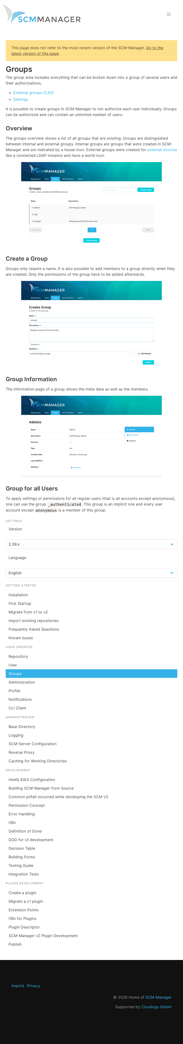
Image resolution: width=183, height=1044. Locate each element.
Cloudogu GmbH (156, 1006)
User (13, 665)
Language (17, 557)
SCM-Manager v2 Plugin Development (43, 935)
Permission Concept (27, 805)
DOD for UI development (31, 839)
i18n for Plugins (22, 918)
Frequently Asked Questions (34, 629)
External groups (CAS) (33, 92)
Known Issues (21, 637)
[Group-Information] (91, 437)
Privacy (33, 985)
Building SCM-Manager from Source (41, 788)
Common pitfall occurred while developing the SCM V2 (58, 796)
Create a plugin (22, 892)
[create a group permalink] (3, 258)
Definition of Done (25, 831)
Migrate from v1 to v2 (28, 612)
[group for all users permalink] (3, 488)
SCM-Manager (159, 997)
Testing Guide (21, 865)
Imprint (17, 985)
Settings (20, 99)
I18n (12, 822)
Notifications (20, 699)
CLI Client (17, 708)
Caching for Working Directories (38, 761)
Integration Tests (24, 874)
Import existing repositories (34, 620)
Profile (14, 690)
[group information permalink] (3, 379)
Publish (15, 944)
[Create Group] (91, 325)
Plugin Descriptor (24, 927)
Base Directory (22, 726)
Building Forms (22, 856)
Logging (16, 735)
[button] (168, 14)
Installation (18, 594)
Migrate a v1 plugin (26, 901)
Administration (22, 682)
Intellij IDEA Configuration (32, 779)
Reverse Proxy (22, 752)
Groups (15, 673)
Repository (18, 656)
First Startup (20, 603)
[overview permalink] (3, 128)
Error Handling (22, 814)
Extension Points (24, 909)
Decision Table (22, 848)
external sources (162, 149)
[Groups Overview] (91, 205)
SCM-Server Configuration (32, 743)
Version (15, 529)
